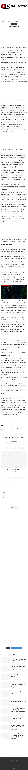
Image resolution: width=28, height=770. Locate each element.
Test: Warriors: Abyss (14, 469)
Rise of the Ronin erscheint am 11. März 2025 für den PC (18, 717)
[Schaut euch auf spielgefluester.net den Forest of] (14, 519)
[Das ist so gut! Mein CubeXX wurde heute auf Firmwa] (14, 586)
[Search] (26, 17)
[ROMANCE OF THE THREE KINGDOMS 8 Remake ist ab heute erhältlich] (5, 727)
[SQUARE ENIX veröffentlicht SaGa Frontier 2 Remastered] (5, 668)
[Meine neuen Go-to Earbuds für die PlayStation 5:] (14, 629)
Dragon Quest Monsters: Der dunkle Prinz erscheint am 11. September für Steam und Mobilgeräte (18, 736)
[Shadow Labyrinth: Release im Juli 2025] (5, 694)
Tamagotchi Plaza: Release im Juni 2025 (18, 675)
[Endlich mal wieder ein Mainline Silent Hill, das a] (14, 542)
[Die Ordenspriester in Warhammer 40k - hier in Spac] (14, 618)
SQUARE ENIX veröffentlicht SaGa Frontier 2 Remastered (18, 667)
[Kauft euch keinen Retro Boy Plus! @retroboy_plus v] (14, 575)
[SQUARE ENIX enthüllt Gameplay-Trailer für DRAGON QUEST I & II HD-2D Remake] (5, 685)
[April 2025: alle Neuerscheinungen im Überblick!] (5, 702)
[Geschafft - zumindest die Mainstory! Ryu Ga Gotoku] (14, 597)
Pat (13, 28)
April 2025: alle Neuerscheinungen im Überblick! (18, 700)
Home (2, 21)
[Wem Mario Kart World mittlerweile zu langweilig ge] (14, 531)
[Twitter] (19, 760)
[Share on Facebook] (18, 420)
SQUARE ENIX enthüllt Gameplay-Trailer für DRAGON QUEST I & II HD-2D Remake (18, 685)
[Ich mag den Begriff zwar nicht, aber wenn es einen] (14, 608)
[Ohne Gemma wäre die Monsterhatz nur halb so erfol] (14, 640)
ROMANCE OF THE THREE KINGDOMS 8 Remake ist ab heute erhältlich (17, 727)
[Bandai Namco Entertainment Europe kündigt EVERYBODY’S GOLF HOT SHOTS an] (5, 660)
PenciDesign (23, 765)
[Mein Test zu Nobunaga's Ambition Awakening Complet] (14, 564)
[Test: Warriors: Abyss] (14, 459)
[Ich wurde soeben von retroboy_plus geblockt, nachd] (14, 553)
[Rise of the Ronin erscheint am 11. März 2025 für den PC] (5, 719)
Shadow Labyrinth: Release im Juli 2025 (18, 692)
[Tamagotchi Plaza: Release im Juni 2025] (5, 677)
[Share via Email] (20, 420)
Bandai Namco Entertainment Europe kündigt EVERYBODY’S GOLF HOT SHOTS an (18, 659)
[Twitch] (13, 11)
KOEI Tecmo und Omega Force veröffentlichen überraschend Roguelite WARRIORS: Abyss (18, 710)
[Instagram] (11, 11)
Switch (8, 21)
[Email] (15, 11)
